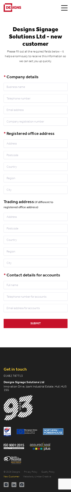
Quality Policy (48, 471)
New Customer (11, 476)
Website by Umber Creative (37, 476)
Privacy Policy (31, 471)
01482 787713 (13, 375)
